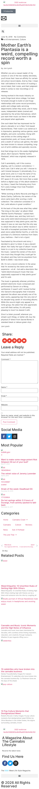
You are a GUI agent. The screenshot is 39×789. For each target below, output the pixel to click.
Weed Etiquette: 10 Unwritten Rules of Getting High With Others (19, 587)
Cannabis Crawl (18, 520)
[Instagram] (14, 436)
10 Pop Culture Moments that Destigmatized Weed (15, 712)
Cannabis (7, 525)
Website (4, 405)
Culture (18, 525)
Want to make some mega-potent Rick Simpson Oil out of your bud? (19, 460)
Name (4, 387)
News (5, 530)
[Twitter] (9, 436)
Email (4, 396)
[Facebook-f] (3, 436)
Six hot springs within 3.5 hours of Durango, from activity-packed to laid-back (19, 502)
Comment (6, 359)
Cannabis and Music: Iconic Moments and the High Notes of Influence (18, 626)
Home (5, 520)
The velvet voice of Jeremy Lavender (18, 473)
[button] (19, 25)
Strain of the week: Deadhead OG (16, 489)
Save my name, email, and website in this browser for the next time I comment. (18, 416)
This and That (8, 535)
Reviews (28, 525)
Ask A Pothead (18, 530)
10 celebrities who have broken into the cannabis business (18, 670)
